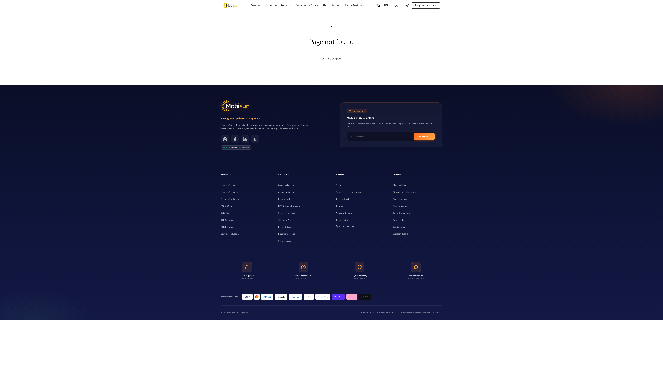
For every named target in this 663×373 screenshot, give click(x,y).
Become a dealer (400, 206)
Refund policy (342, 220)
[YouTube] (255, 139)
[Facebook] (235, 139)
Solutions (271, 5)
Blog (325, 5)
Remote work (284, 199)
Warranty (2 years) (344, 213)
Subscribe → (424, 136)
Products (256, 5)
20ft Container (227, 220)
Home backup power (287, 185)
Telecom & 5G (284, 220)
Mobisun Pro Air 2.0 (229, 192)
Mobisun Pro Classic (230, 199)
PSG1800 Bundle (228, 206)
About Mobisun (354, 5)
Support (336, 5)
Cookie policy (399, 227)
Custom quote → (285, 241)
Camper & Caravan (286, 192)
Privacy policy (399, 220)
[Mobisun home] (231, 5)
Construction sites (286, 213)
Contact (339, 185)
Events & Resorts (286, 227)
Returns (339, 206)
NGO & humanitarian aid (289, 206)
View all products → (230, 234)
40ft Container (227, 227)
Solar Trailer (226, 213)
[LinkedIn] (245, 139)
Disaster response (286, 234)
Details (439, 312)
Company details (400, 234)
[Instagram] (225, 139)
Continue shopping (331, 58)
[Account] (396, 5)
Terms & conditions (401, 213)
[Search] (378, 5)
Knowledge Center (307, 5)
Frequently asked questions (348, 192)
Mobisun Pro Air (228, 185)
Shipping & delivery (344, 199)
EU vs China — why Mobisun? (406, 192)
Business (286, 5)
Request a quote (426, 5)
